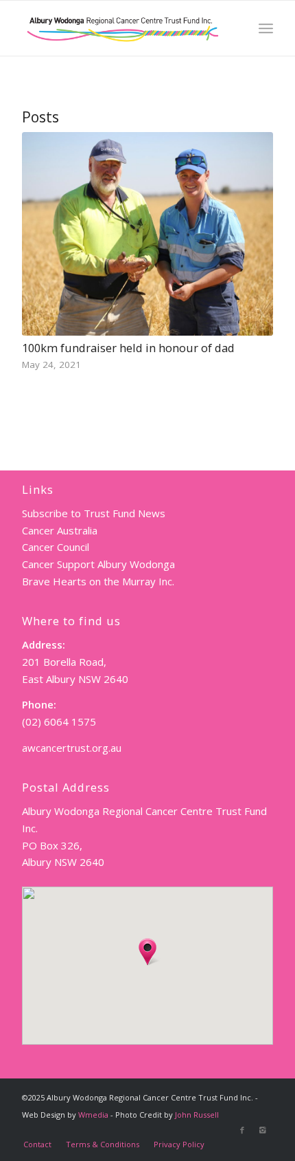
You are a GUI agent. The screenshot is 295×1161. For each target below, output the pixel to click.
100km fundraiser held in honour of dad (128, 348)
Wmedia (93, 1114)
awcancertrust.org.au (71, 748)
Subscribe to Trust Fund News (93, 513)
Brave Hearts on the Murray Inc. (98, 581)
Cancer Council (55, 547)
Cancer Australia (59, 530)
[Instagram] (262, 1130)
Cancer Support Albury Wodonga (98, 564)
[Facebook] (242, 1130)
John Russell (197, 1114)
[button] (147, 952)
